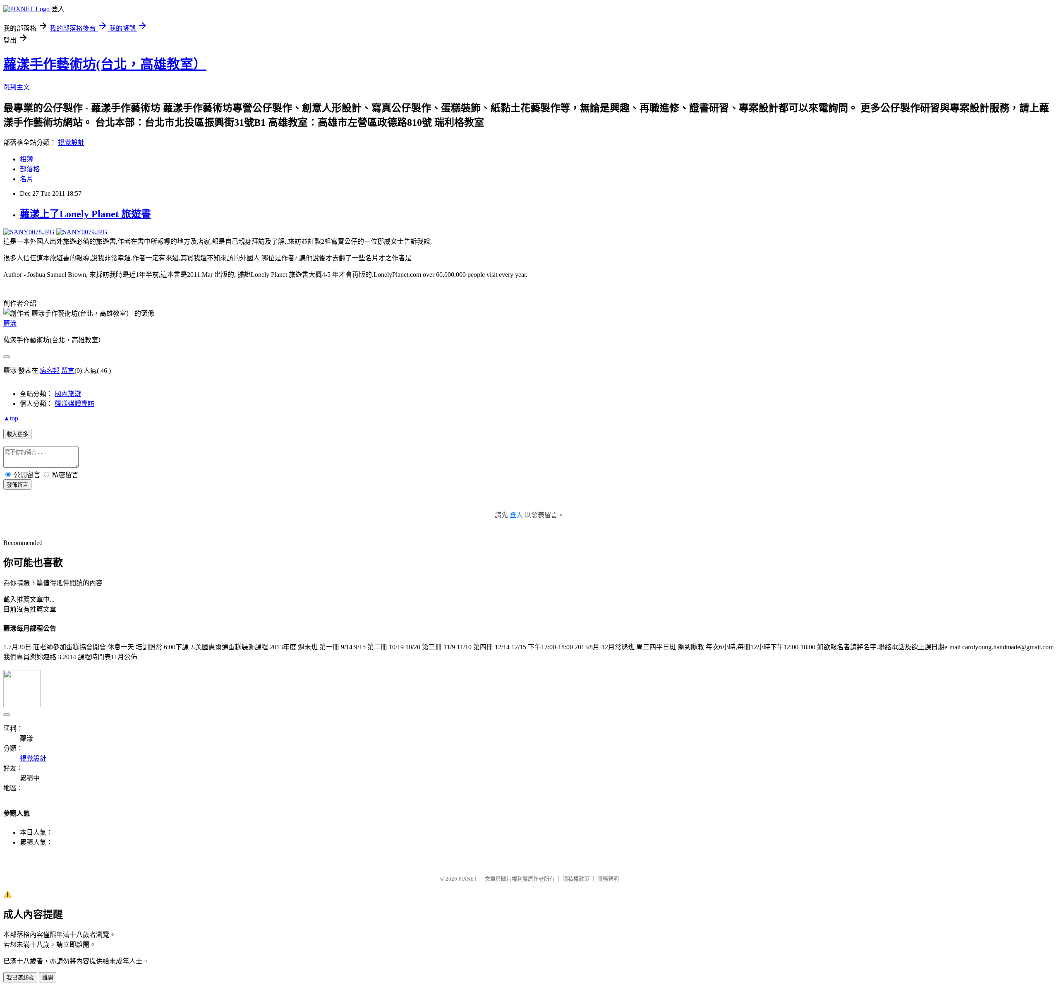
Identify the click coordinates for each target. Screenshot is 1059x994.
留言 (67, 370)
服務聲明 (608, 879)
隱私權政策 (576, 879)
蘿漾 (10, 323)
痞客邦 (50, 370)
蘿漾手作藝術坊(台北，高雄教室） (104, 64)
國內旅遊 (68, 393)
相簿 (26, 159)
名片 (26, 178)
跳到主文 (16, 87)
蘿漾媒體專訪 (74, 403)
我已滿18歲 (20, 978)
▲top (10, 418)
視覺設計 (71, 142)
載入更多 (17, 434)
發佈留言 (17, 485)
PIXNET (467, 879)
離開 (47, 978)
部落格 (30, 169)
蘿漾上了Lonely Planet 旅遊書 (85, 214)
